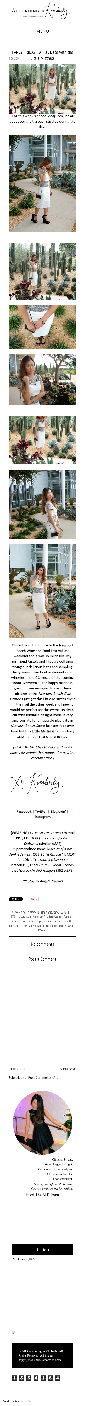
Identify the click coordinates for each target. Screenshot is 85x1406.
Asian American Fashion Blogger (44, 916)
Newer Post (18, 1069)
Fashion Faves (18, 921)
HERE (34, 838)
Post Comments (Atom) (45, 1078)
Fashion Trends (51, 921)
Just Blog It (28, 1401)
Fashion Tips (35, 921)
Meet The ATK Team (42, 1195)
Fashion (68, 916)
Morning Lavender (54, 860)
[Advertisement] (39, 1295)
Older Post (67, 1069)
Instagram (43, 817)
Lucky (64, 921)
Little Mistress (54, 699)
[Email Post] (13, 916)
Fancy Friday (46, 116)
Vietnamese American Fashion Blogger (45, 926)
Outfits (18, 926)
